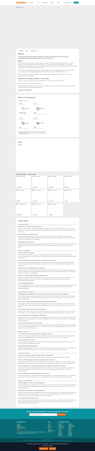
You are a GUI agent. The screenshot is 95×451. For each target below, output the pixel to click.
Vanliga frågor (20, 426)
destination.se (58, 440)
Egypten (60, 435)
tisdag (36, 104)
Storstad (45, 2)
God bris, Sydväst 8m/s (24, 128)
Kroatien (70, 431)
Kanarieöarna (71, 425)
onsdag (21, 118)
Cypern (59, 431)
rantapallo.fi (49, 440)
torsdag (36, 118)
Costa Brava (61, 426)
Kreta (59, 429)
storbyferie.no (70, 440)
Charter (32, 2)
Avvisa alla (52, 448)
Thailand (60, 434)
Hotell (52, 2)
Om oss (18, 424)
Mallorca (60, 425)
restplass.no (24, 440)
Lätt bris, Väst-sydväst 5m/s (40, 113)
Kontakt (18, 425)
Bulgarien (70, 433)
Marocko (70, 434)
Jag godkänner (43, 448)
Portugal (60, 433)
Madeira (70, 435)
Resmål (76, 2)
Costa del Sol (61, 427)
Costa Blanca (71, 426)
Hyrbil (58, 2)
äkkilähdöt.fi (44, 440)
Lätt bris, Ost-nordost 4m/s (25, 113)
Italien (69, 430)
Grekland (70, 427)
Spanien (70, 424)
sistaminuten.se (31, 440)
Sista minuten (67, 2)
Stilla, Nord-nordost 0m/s (39, 128)
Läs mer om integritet (47, 445)
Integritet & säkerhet (21, 427)
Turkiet (59, 430)
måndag (21, 104)
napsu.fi (53, 440)
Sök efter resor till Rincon (24, 90)
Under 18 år (60, 424)
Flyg (38, 2)
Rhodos (69, 429)
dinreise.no (64, 440)
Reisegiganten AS (49, 439)
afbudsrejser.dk (38, 440)
